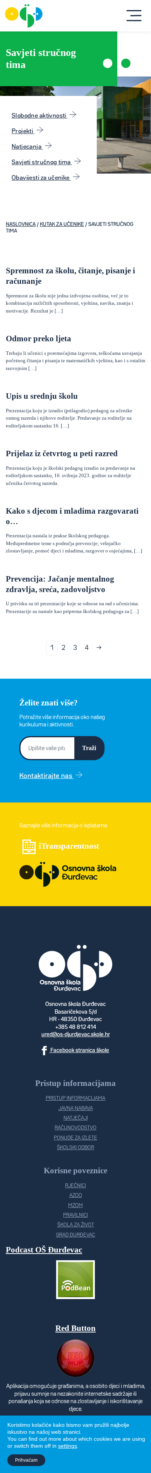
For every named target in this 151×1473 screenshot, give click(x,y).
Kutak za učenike (62, 224)
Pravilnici (75, 1215)
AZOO (75, 1195)
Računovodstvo (75, 1128)
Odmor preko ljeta (38, 338)
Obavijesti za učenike (41, 178)
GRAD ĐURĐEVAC (75, 1235)
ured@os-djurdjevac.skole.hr (75, 1034)
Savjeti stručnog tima (42, 162)
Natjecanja (27, 147)
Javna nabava (75, 1108)
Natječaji (75, 1118)
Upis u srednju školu (42, 395)
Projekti (23, 131)
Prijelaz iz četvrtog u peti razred (62, 453)
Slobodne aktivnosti (39, 116)
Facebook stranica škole (79, 1050)
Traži (89, 748)
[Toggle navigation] (134, 16)
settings (67, 1446)
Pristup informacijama (75, 1098)
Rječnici (75, 1186)
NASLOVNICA (21, 224)
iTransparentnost (69, 845)
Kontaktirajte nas (46, 776)
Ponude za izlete (75, 1138)
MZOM (75, 1206)
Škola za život (75, 1225)
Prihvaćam (26, 1460)
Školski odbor (75, 1148)
